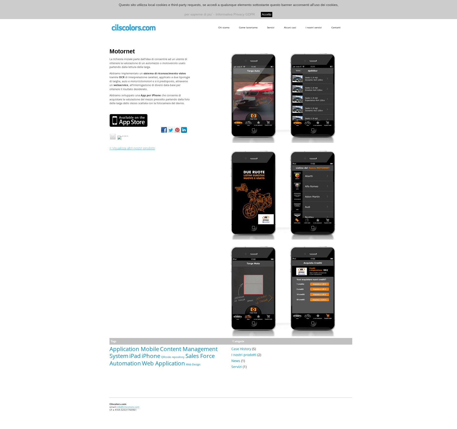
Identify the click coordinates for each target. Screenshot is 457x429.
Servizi (270, 27)
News (235, 360)
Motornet (122, 51)
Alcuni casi (290, 27)
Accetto (266, 14)
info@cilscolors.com (128, 407)
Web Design (193, 364)
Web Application (163, 363)
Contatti (336, 27)
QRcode (166, 357)
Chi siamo (223, 27)
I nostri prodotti (243, 354)
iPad (135, 356)
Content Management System (163, 352)
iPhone (151, 356)
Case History (241, 349)
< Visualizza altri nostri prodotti (132, 148)
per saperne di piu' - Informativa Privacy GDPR (219, 14)
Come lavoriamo (248, 27)
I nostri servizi (314, 27)
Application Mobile (134, 349)
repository (178, 357)
